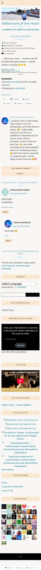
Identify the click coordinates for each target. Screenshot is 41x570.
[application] (20, 381)
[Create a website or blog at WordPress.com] (20, 557)
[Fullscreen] (37, 390)
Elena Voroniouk (10, 43)
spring (13, 51)
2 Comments (9, 54)
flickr (26, 48)
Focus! (20, 174)
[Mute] (34, 390)
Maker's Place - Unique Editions (16, 405)
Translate (21, 287)
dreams (7, 48)
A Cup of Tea (7, 490)
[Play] (4, 390)
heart (3, 51)
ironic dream (16, 71)
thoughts (18, 45)
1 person (10, 207)
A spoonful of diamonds (12, 486)
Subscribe (20, 345)
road (8, 51)
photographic (9, 45)
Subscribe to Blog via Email (20, 318)
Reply (5, 212)
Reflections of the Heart (20, 23)
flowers (32, 48)
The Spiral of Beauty (21, 168)
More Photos (7, 469)
